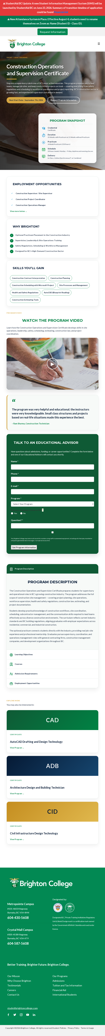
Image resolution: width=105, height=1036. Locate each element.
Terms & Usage (87, 1028)
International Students (64, 994)
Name (14, 461)
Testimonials (14, 985)
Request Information (52, 31)
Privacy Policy (73, 1028)
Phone (15, 473)
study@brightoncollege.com (22, 1008)
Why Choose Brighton (19, 980)
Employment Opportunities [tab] (27, 683)
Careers (11, 990)
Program (16, 498)
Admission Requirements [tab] (26, 673)
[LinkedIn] (34, 1014)
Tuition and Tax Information (67, 985)
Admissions (58, 980)
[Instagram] (21, 1014)
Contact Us (13, 994)
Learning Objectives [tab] (24, 654)
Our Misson (13, 976)
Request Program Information (63, 100)
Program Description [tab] (24, 569)
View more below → (18, 211)
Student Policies (59, 1028)
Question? (17, 520)
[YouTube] (27, 1014)
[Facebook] (8, 1014)
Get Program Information (24, 547)
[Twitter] (14, 1014)
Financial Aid (61, 12)
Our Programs (60, 976)
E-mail (15, 486)
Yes (15, 513)
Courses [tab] (18, 664)
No (24, 513)
